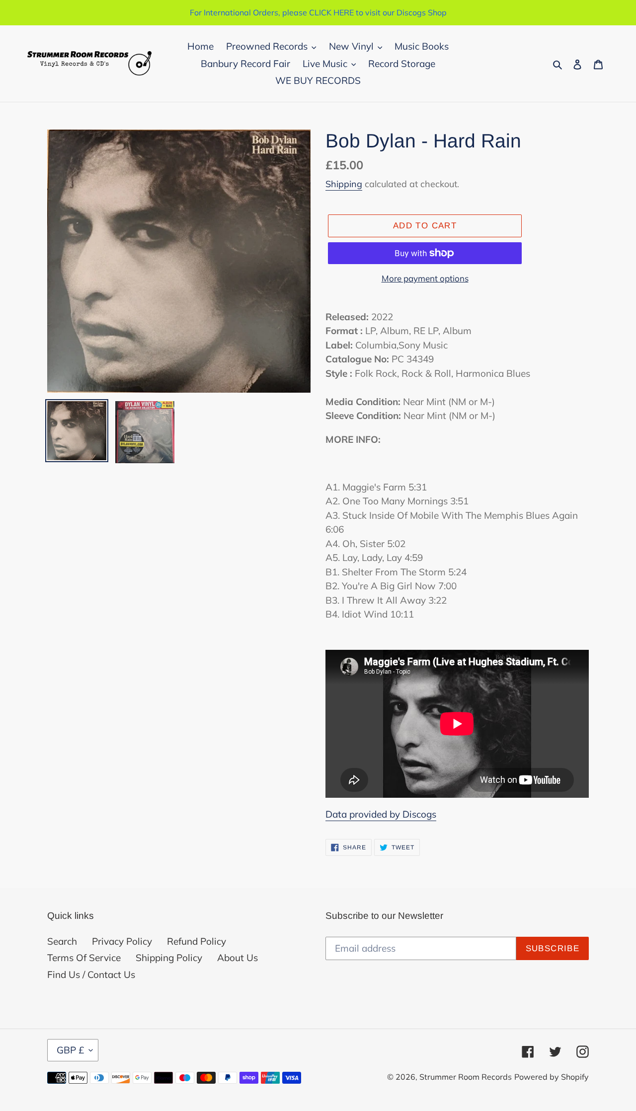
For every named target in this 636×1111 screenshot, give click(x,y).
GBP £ (70, 1050)
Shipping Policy (169, 958)
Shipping (343, 184)
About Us (237, 958)
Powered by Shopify (551, 1077)
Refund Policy (196, 941)
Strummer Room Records (465, 1077)
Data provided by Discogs (380, 814)
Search (62, 941)
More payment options (425, 278)
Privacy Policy (122, 941)
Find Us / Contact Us (91, 974)
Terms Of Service (84, 958)
